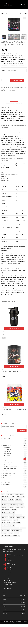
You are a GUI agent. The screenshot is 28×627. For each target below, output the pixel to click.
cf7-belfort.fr (10, 569)
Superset (12, 525)
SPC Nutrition (16, 522)
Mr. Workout (5, 509)
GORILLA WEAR (13, 504)
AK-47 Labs (9, 494)
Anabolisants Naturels (8, 461)
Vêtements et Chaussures (8, 487)
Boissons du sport (7, 475)
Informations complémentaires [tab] (14, 103)
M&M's (17, 507)
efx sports (12, 502)
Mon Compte (7, 578)
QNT (23, 517)
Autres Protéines (7, 449)
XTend (16, 533)
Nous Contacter (7, 576)
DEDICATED (18, 499)
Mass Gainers (7, 451)
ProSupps (12, 517)
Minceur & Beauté (8, 462)
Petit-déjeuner (6, 484)
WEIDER (10, 533)
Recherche (22, 430)
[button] (21, 4)
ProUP (18, 517)
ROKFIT (15, 520)
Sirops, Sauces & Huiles (8, 470)
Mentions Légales (8, 584)
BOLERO (18, 496)
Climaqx (4, 499)
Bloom (12, 496)
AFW (3, 494)
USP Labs (23, 528)
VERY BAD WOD (5, 530)
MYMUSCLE (13, 509)
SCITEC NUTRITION (6, 522)
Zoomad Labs (15, 535)
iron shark (5, 507)
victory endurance (16, 530)
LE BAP (11, 507)
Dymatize (4, 502)
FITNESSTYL (5, 504)
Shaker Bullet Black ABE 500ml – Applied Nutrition (12, 333)
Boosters (9, 89)
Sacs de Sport (6, 441)
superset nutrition (7, 528)
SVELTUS (16, 528)
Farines (4, 477)
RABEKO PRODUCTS (6, 520)
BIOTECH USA (5, 496)
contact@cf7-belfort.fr (12, 565)
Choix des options (14, 366)
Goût (3, 70)
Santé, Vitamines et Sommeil (10, 468)
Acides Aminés (7, 455)
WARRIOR (4, 533)
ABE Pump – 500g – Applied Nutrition (11, 371)
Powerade (4, 517)
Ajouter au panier (17, 80)
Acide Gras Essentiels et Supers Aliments (12, 466)
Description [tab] (14, 100)
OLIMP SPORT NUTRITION (8, 512)
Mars (22, 507)
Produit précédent (7, 13)
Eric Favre (19, 502)
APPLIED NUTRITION (11, 90)
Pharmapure (17, 515)
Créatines (6, 457)
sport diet (5, 525)
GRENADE (21, 504)
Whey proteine (7, 447)
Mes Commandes (8, 580)
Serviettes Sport (6, 438)
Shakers (3, 331)
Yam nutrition (6, 535)
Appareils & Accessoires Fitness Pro (11, 480)
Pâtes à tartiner (6, 482)
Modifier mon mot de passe (10, 582)
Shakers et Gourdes (7, 443)
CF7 (23, 496)
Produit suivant (21, 13)
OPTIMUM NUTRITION (7, 515)
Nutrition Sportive (7, 445)
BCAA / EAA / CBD (7, 453)
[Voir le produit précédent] (2, 14)
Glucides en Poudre (8, 464)
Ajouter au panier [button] (14, 328)
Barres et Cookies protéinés (9, 473)
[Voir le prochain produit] (25, 14)
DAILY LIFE (11, 499)
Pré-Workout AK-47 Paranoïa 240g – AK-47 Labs (14, 409)
